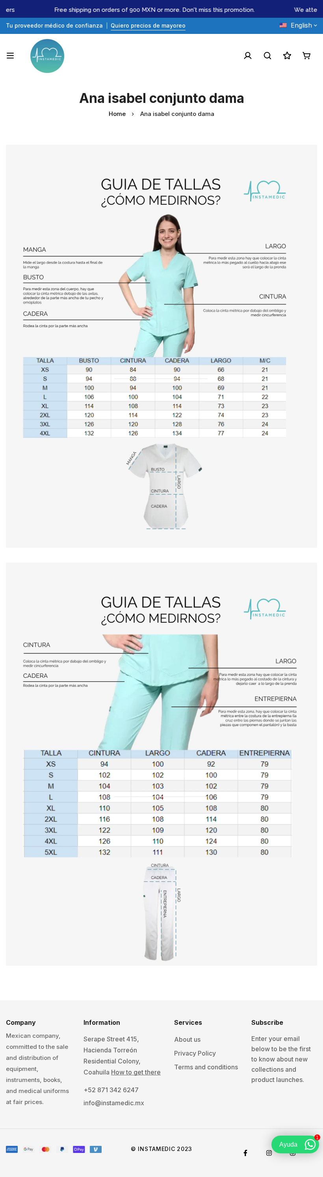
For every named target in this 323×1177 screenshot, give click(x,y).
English (301, 25)
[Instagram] (269, 1153)
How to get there (136, 1072)
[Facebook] (245, 1153)
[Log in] (248, 55)
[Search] (267, 55)
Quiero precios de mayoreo (148, 25)
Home (117, 114)
